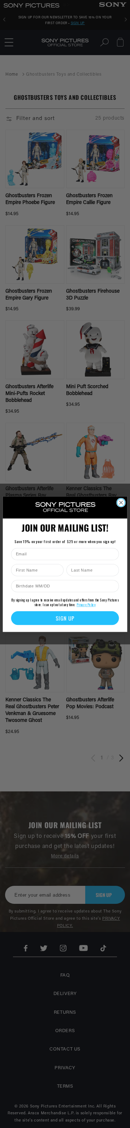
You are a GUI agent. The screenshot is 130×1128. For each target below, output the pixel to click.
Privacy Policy (86, 604)
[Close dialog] (121, 502)
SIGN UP (65, 618)
